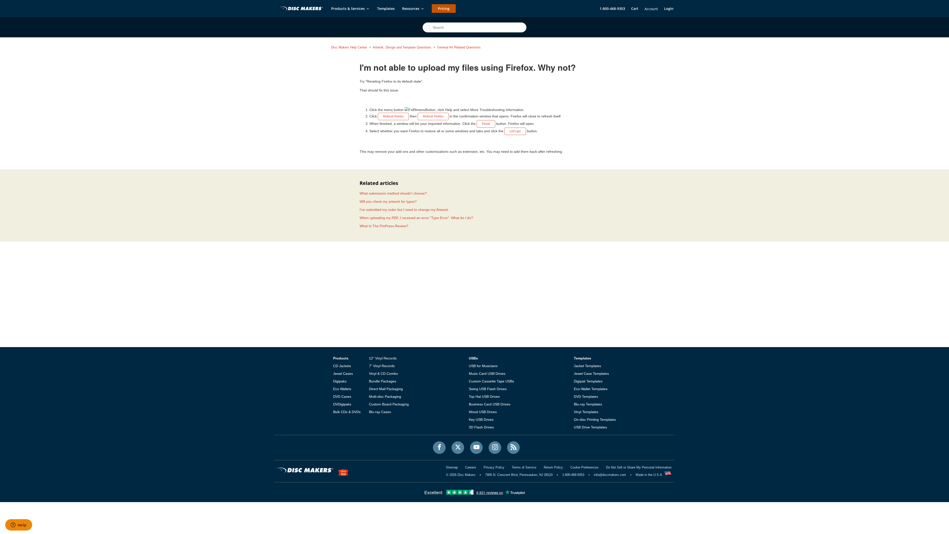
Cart (634, 8)
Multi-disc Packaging (385, 397)
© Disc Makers (460, 475)
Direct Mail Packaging (386, 389)
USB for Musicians (483, 366)
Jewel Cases (343, 374)
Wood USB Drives (483, 412)
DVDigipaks (342, 404)
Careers (470, 467)
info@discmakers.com (610, 475)
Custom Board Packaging (389, 404)
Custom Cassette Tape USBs (491, 381)
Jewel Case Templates (591, 374)
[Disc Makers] (300, 8)
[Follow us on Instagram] (495, 447)
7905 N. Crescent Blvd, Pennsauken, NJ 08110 (519, 475)
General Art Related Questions (459, 47)
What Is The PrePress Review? (384, 226)
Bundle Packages (382, 381)
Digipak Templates (588, 381)
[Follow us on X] (458, 447)
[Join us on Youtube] (476, 447)
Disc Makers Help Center (349, 47)
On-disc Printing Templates (595, 420)
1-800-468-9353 (612, 8)
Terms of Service (524, 467)
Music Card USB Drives (487, 374)
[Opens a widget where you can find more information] (18, 525)
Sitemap (452, 467)
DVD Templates (586, 397)
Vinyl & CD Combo (383, 374)
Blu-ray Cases (380, 412)
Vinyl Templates (586, 412)
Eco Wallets (342, 389)
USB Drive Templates (590, 427)
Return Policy (553, 467)
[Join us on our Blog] (513, 447)
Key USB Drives (481, 420)
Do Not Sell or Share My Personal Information (638, 467)
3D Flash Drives (481, 427)
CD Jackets (342, 366)
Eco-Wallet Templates (590, 389)
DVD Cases (342, 397)
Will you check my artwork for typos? (388, 201)
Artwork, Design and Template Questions (402, 47)
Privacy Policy (494, 467)
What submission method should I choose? (393, 193)
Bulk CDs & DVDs (347, 412)
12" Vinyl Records (383, 358)
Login (668, 8)
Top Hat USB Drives (484, 397)
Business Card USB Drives (489, 404)
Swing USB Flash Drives (488, 389)
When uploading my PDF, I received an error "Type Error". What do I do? (416, 218)
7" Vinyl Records (382, 366)
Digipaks (339, 381)
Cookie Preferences (584, 467)
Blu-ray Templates (588, 404)
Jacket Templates (587, 366)
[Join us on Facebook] (439, 447)
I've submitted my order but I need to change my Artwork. (404, 210)
